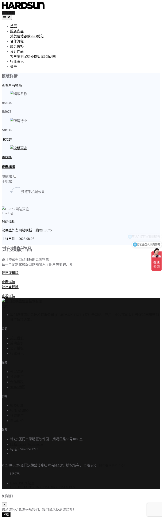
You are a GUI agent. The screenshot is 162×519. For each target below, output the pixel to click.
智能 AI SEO (19, 410)
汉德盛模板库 (34, 56)
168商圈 (50, 56)
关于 (13, 66)
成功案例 (17, 343)
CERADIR (47, 487)
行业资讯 (17, 61)
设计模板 (17, 348)
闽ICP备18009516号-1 (112, 465)
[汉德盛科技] (23, 8)
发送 (6, 514)
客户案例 (17, 56)
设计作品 (17, 51)
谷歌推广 (17, 377)
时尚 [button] (5, 222)
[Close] (4, 505)
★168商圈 (17, 387)
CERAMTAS (65, 487)
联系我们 (8, 13)
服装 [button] (5, 139)
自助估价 (17, 421)
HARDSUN (31, 487)
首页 (13, 26)
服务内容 (17, 31)
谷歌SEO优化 (34, 36)
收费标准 (17, 405)
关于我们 (17, 338)
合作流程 (17, 41)
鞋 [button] (10, 139)
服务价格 (17, 46)
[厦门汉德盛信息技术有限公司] (22, 306)
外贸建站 (17, 36)
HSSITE (16, 487)
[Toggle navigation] (7, 17)
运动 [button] (11, 222)
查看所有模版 (12, 85)
